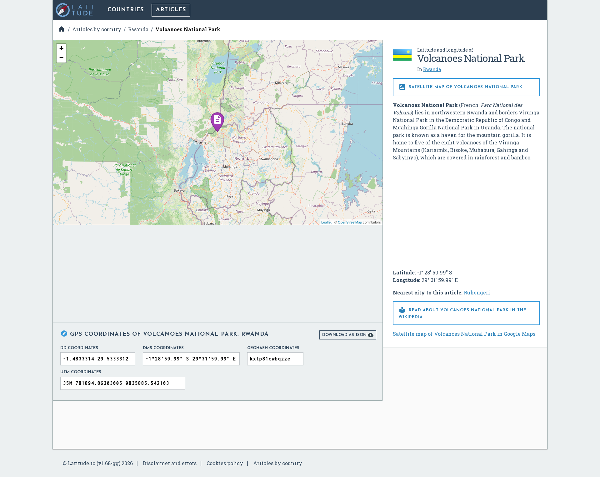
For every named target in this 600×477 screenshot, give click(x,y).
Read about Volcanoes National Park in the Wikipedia (462, 312)
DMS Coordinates (163, 348)
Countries (126, 10)
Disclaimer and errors (170, 463)
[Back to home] (75, 10)
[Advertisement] (466, 212)
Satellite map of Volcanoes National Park (460, 87)
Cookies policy (225, 463)
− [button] (61, 58)
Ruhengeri (477, 292)
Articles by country (277, 463)
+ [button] (61, 48)
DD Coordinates (79, 348)
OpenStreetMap (350, 221)
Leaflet (326, 221)
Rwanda (432, 69)
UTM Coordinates (80, 372)
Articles (171, 10)
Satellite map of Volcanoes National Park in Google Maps (464, 333)
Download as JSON (347, 335)
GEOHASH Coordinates (273, 348)
